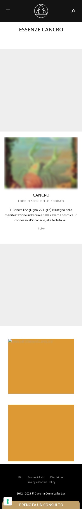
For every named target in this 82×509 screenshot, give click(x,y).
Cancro (41, 195)
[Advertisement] (41, 90)
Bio (20, 477)
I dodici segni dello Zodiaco (41, 201)
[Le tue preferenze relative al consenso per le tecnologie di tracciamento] (7, 501)
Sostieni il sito (36, 477)
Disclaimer (57, 477)
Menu (8, 11)
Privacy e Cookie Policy (41, 482)
